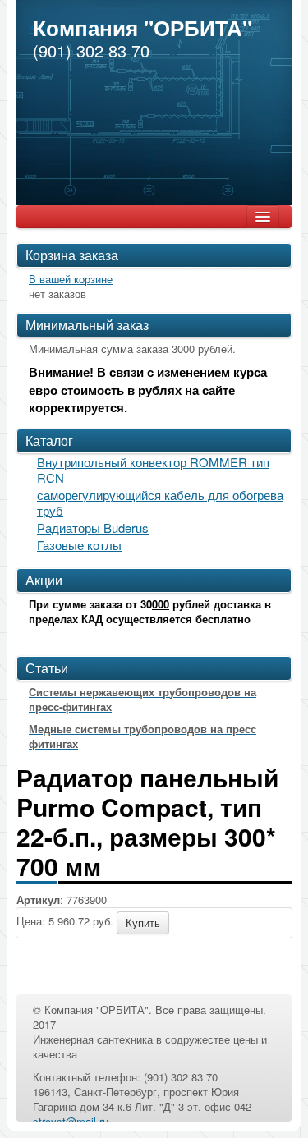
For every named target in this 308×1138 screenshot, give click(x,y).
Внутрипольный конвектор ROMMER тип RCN (153, 469)
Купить (143, 922)
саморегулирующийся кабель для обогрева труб (160, 502)
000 (160, 604)
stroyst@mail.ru (70, 1121)
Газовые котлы (79, 544)
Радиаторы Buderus (93, 527)
